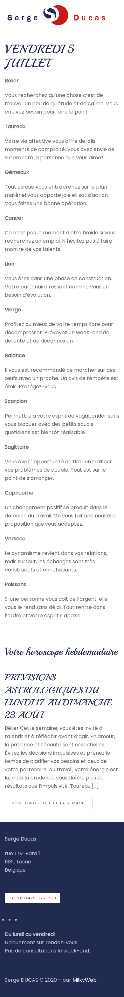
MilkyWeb (84, 980)
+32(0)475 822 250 (34, 898)
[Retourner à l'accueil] (55, 15)
